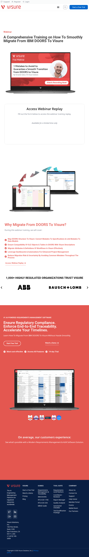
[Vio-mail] (15, 516)
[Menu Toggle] (58, 7)
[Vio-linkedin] (15, 512)
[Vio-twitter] (9, 512)
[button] (1, 287)
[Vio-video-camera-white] (9, 516)
